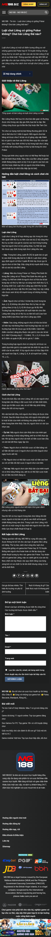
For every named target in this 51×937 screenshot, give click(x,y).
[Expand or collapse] (29, 73)
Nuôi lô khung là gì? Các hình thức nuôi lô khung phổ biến (37, 588)
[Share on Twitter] (23, 576)
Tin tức (13, 21)
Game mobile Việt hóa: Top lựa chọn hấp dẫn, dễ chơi (24, 738)
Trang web (9, 658)
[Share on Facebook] (19, 576)
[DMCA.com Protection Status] (25, 855)
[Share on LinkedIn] (37, 576)
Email (8, 647)
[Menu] (4, 12)
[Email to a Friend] (28, 576)
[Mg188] (10, 4)
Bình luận (9, 614)
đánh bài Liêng (13, 389)
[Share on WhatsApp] (14, 576)
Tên (7, 635)
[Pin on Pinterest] (32, 576)
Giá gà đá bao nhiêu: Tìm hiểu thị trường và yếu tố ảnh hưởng (12, 588)
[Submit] (46, 12)
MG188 (5, 21)
